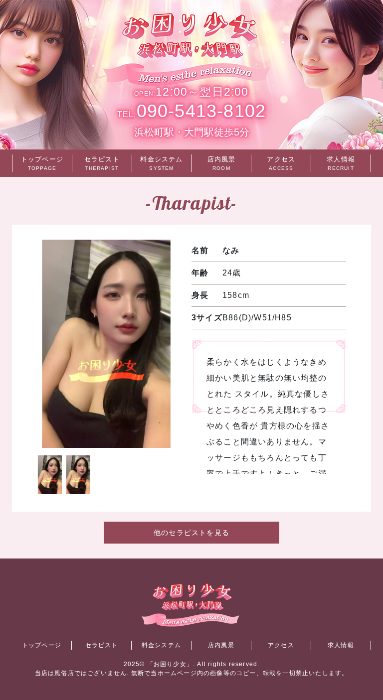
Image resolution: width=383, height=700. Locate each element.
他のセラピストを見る (191, 533)
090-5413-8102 (191, 111)
